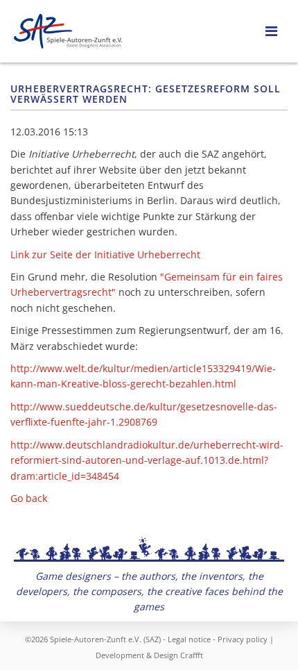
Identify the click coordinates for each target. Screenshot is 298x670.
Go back (28, 498)
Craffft (191, 655)
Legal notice (189, 639)
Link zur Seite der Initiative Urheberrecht (105, 254)
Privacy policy (243, 639)
